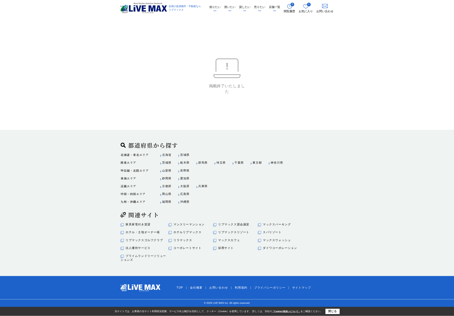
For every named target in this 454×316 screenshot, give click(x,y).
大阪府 (185, 186)
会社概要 (196, 287)
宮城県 (185, 154)
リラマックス (182, 240)
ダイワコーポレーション (280, 247)
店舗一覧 (274, 6)
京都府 (166, 186)
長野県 (185, 170)
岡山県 (166, 193)
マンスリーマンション (189, 224)
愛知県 (185, 178)
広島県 (185, 193)
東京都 (257, 162)
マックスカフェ (229, 240)
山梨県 (166, 170)
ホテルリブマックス (187, 232)
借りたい (215, 6)
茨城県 (166, 162)
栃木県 (185, 162)
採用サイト (226, 247)
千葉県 (239, 162)
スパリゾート (272, 232)
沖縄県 (185, 201)
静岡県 (166, 178)
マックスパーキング (277, 224)
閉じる (332, 311)
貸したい (244, 6)
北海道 (166, 154)
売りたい (259, 6)
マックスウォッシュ (277, 240)
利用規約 (241, 287)
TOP (179, 287)
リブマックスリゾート (233, 232)
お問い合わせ (218, 287)
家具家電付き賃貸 (138, 224)
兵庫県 (203, 186)
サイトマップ (301, 287)
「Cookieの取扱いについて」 (286, 311)
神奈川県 (277, 162)
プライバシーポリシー (269, 287)
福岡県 (166, 201)
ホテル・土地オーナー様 (143, 232)
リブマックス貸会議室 (233, 224)
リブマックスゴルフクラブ (144, 240)
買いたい (230, 6)
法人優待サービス (138, 247)
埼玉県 (221, 162)
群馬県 (203, 162)
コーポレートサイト (187, 247)
